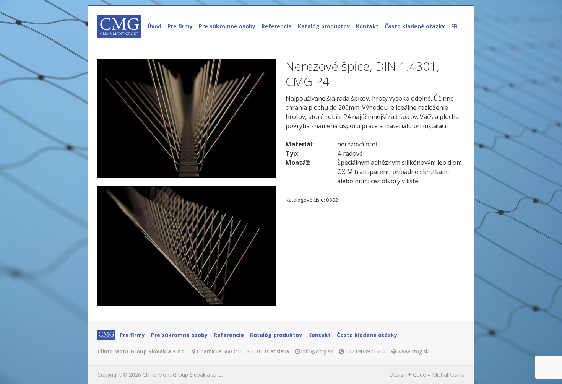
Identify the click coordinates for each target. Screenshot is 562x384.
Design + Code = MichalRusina (427, 374)
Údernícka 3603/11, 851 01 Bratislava (243, 351)
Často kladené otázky (415, 26)
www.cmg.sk (413, 351)
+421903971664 (365, 351)
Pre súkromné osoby (227, 26)
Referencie (277, 26)
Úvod (154, 26)
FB (454, 26)
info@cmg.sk (317, 351)
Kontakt (367, 26)
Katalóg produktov (324, 26)
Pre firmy (180, 26)
